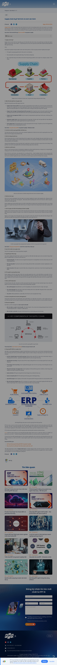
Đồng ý (44, 661)
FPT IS (6, 432)
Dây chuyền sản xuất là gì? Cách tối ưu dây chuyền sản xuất (19, 446)
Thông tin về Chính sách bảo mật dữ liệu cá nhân (37, 621)
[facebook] (8, 642)
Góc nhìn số (12, 10)
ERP (6, 15)
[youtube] (6, 642)
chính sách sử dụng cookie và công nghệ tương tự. (25, 662)
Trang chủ (7, 10)
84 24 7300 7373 (10, 645)
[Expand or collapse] (51, 36)
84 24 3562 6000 (18, 645)
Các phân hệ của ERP (14, 127)
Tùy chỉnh (51, 661)
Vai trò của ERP (21, 32)
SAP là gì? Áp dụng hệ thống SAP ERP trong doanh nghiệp (19, 444)
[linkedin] (10, 642)
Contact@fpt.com (11, 648)
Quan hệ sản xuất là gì (17, 346)
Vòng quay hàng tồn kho (15, 246)
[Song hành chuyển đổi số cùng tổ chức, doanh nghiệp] (6, 4)
